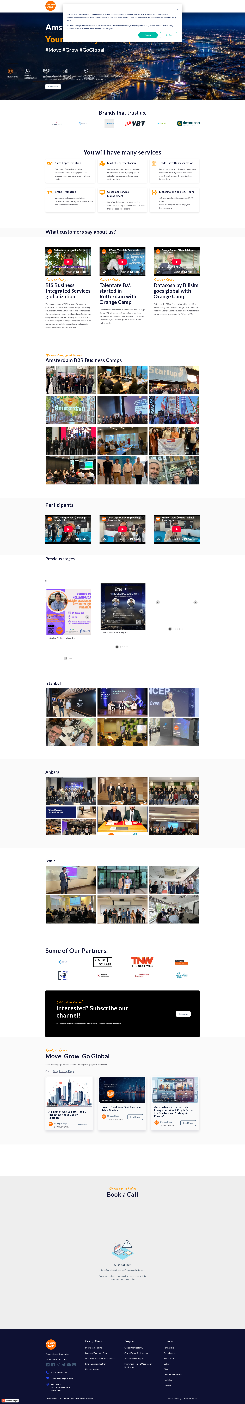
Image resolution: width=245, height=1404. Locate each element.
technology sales (161, 1100)
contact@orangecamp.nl (62, 1378)
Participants (169, 1353)
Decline (169, 35)
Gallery (167, 1364)
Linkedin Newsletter (173, 1374)
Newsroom (169, 1358)
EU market (52, 1105)
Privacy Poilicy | (175, 1398)
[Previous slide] (49, 617)
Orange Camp (60, 1123)
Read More (82, 1124)
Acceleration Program (134, 1358)
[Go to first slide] (87, 617)
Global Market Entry (133, 1347)
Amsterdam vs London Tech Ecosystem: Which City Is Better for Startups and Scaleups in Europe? (174, 1111)
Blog (166, 1369)
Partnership (169, 1347)
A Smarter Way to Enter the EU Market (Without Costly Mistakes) (67, 1114)
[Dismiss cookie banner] (177, 9)
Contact (167, 1385)
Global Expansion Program (136, 1353)
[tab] (69, 658)
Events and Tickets (93, 1347)
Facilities (168, 1380)
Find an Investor (92, 1369)
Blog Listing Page (63, 1071)
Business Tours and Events (96, 1353)
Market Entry (174, 1100)
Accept (148, 35)
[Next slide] (195, 602)
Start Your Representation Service (100, 1358)
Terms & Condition (190, 1398)
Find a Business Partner (95, 1364)
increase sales (107, 1101)
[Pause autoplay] (66, 658)
